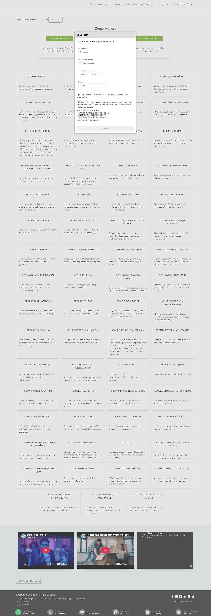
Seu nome (82, 49)
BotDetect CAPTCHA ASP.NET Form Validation (92, 117)
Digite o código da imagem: (88, 110)
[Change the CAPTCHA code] (109, 113)
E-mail (81, 82)
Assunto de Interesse (87, 71)
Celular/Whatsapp (85, 60)
